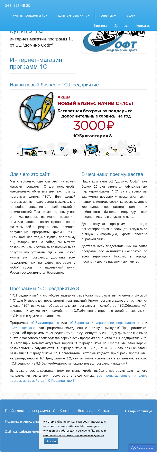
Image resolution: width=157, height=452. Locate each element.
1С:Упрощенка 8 (22, 327)
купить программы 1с (29, 15)
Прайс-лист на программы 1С (30, 410)
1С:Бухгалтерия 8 (44, 322)
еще (130, 15)
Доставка (121, 25)
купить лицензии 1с (72, 15)
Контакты (143, 25)
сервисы (107, 15)
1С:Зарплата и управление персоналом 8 (104, 322)
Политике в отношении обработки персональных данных (74, 432)
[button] (142, 448)
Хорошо (51, 441)
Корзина (101, 25)
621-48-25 (17, 5)
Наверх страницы (138, 411)
